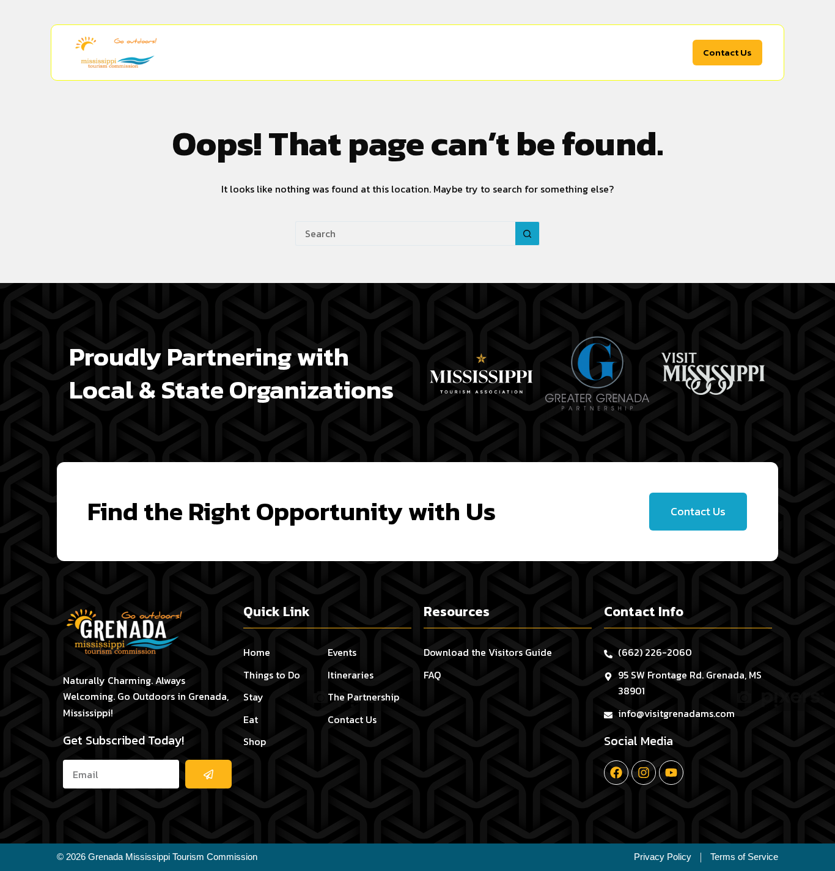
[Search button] (527, 233)
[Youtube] (671, 772)
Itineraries (584, 52)
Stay (376, 52)
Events (528, 52)
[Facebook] (616, 772)
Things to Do (307, 52)
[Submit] (208, 774)
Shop (473, 52)
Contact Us (727, 52)
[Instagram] (643, 772)
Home (246, 52)
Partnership (651, 52)
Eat (424, 52)
